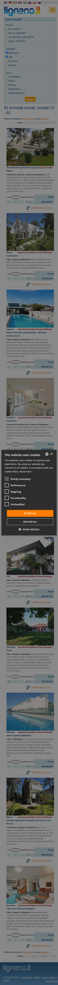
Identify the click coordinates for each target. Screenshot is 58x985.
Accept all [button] (30, 513)
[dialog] (29, 492)
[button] (29, 529)
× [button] (51, 454)
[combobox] (46, 454)
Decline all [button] (30, 521)
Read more (26, 471)
